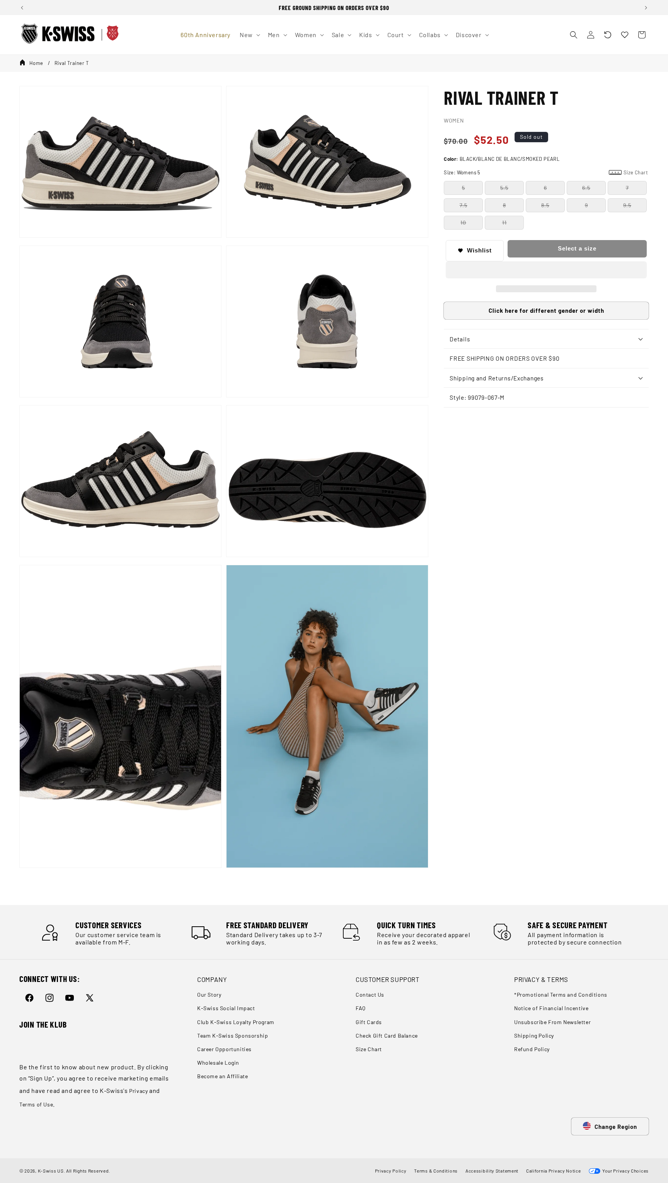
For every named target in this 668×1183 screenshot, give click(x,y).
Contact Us (370, 995)
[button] (607, 34)
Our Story (209, 995)
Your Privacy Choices (624, 1170)
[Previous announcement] (22, 7)
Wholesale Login (218, 1062)
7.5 (463, 205)
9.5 (627, 205)
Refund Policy (532, 1049)
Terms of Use (36, 1104)
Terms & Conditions (436, 1170)
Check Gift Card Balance (387, 1035)
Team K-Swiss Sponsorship (232, 1035)
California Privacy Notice (553, 1170)
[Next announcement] (645, 7)
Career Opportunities (224, 1049)
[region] (334, 7)
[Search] (573, 34)
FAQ (361, 1008)
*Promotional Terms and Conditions (560, 995)
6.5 (586, 187)
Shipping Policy (534, 1035)
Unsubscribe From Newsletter (552, 1022)
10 (463, 222)
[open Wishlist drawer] (624, 34)
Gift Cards (369, 1022)
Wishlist (479, 250)
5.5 (504, 187)
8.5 (545, 205)
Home (36, 63)
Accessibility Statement (491, 1170)
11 (504, 222)
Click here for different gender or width (546, 310)
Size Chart (369, 1049)
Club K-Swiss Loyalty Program (235, 1022)
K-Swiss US (51, 1170)
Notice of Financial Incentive (551, 1008)
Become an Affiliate (222, 1076)
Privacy (138, 1091)
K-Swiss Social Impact (226, 1008)
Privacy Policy (391, 1170)
